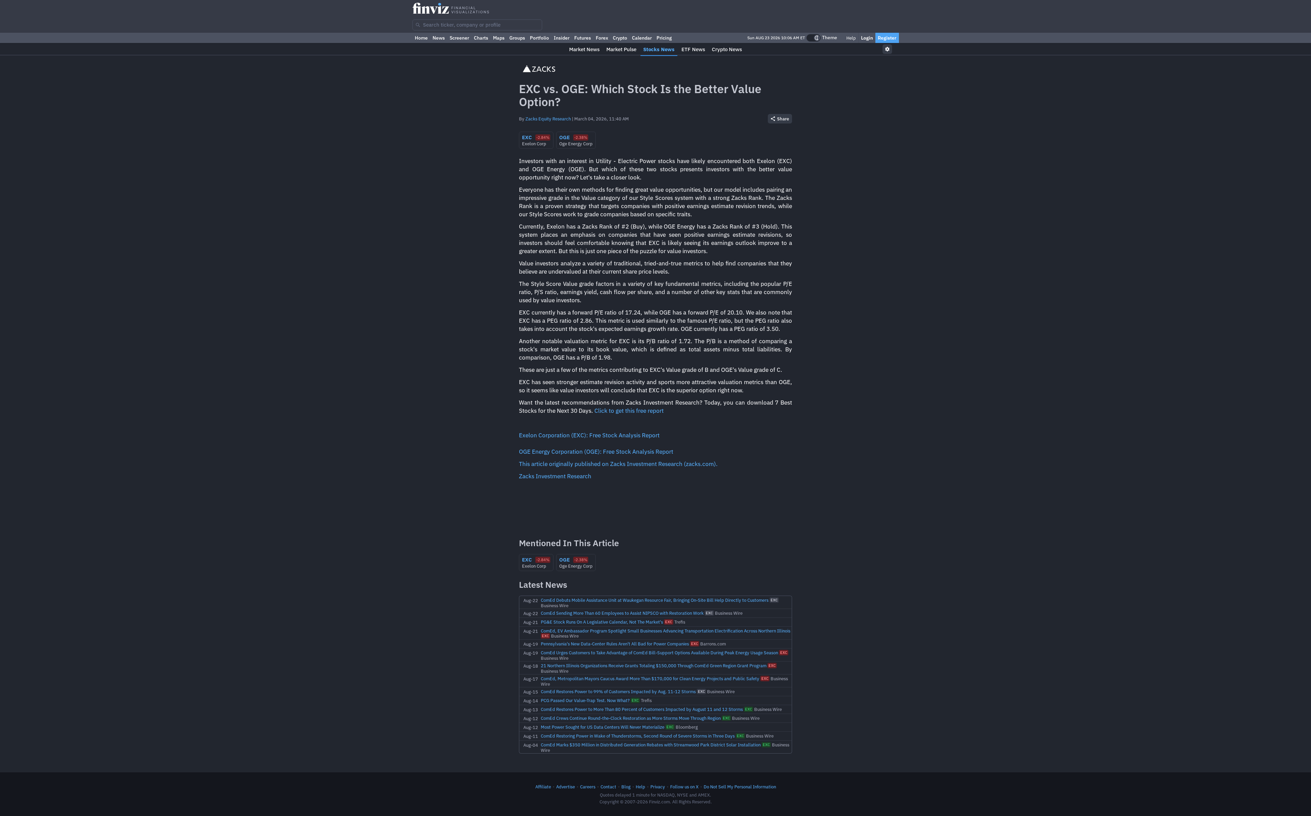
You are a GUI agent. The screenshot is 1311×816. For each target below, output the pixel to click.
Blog (626, 786)
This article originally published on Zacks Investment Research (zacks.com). (618, 464)
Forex (602, 38)
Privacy (657, 786)
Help (850, 38)
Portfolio (539, 38)
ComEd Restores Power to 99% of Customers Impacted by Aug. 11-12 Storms (618, 691)
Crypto (620, 38)
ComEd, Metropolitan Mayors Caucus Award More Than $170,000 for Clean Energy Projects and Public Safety (650, 678)
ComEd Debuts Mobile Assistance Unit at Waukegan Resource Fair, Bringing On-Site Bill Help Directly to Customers (655, 600)
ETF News (693, 49)
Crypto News (727, 49)
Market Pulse (621, 49)
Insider (561, 38)
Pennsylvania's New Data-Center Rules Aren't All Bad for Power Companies (615, 643)
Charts (481, 38)
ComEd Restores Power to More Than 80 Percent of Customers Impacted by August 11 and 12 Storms (642, 709)
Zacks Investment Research (555, 476)
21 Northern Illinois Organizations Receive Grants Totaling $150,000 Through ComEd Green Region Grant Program (653, 665)
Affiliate (543, 786)
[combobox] (477, 24)
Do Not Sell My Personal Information (740, 786)
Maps (499, 38)
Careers (587, 786)
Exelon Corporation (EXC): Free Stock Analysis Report (589, 435)
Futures (582, 38)
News (439, 38)
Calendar (642, 38)
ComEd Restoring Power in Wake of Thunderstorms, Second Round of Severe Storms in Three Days (638, 736)
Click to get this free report (629, 410)
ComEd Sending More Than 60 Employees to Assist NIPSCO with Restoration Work (622, 613)
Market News (584, 49)
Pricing (664, 38)
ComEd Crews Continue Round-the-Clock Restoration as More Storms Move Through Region (631, 718)
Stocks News (659, 49)
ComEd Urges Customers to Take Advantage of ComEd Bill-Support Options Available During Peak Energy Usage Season (659, 652)
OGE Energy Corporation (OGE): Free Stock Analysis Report (596, 451)
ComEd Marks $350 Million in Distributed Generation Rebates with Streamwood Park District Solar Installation (651, 744)
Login (867, 38)
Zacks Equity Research (548, 118)
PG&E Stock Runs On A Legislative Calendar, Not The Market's (602, 622)
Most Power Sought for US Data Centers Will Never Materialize (602, 727)
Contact (608, 786)
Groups (517, 38)
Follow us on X (684, 786)
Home (421, 38)
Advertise (565, 786)
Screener (459, 38)
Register (887, 38)
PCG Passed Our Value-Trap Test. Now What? (585, 700)
